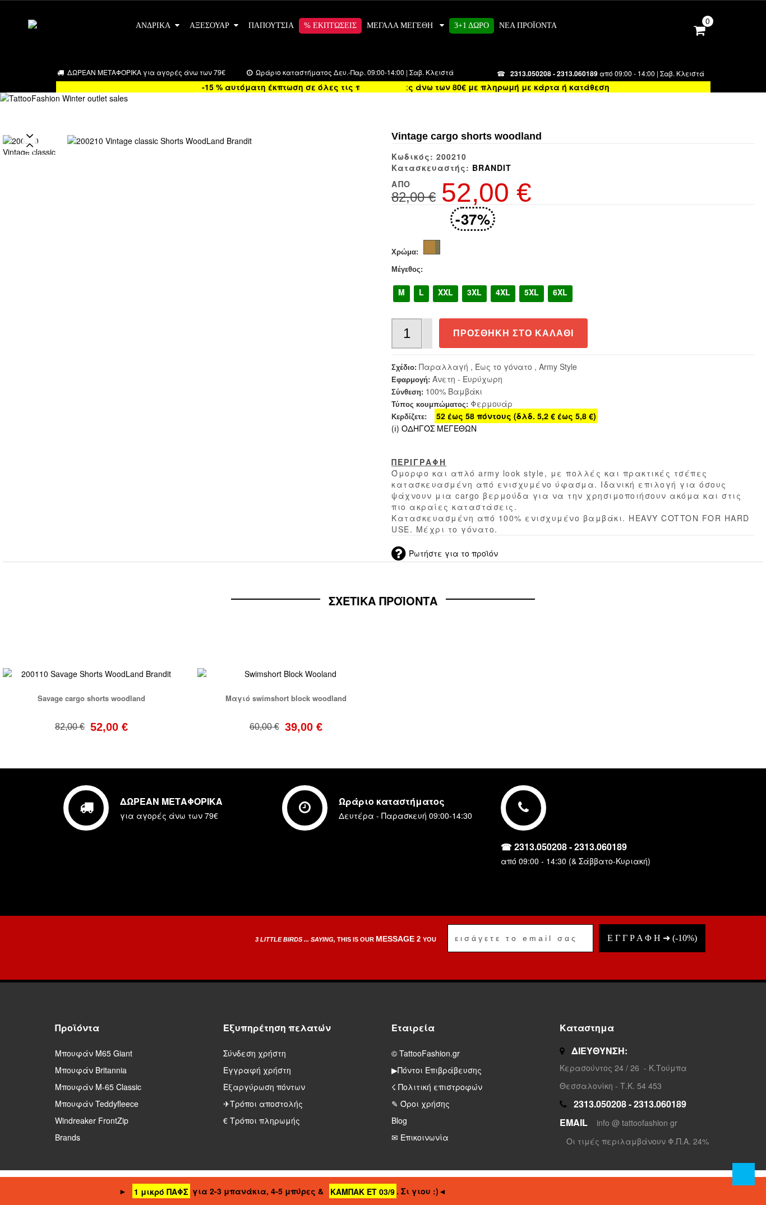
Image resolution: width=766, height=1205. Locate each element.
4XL (503, 292)
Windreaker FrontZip (91, 1120)
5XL (531, 292)
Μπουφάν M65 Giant (93, 1053)
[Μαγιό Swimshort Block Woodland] (286, 672)
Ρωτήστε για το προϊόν (453, 553)
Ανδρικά (153, 25)
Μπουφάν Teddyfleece (97, 1103)
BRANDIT (491, 167)
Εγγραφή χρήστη (257, 1070)
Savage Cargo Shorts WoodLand (91, 698)
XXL (445, 292)
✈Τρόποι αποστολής (263, 1103)
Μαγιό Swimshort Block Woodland (286, 698)
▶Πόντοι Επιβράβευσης (436, 1070)
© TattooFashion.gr (425, 1053)
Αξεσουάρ (209, 25)
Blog (399, 1120)
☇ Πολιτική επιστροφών (436, 1086)
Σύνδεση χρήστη (254, 1053)
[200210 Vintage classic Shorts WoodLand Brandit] (159, 140)
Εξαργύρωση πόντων (264, 1086)
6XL (560, 292)
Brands (67, 1137)
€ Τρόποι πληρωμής (261, 1120)
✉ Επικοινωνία (420, 1137)
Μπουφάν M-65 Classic (98, 1086)
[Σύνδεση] (678, 28)
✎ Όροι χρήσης (420, 1103)
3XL (474, 292)
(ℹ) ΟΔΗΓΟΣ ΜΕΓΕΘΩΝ (434, 428)
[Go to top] (743, 1174)
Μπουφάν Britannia (91, 1070)
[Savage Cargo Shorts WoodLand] (92, 672)
